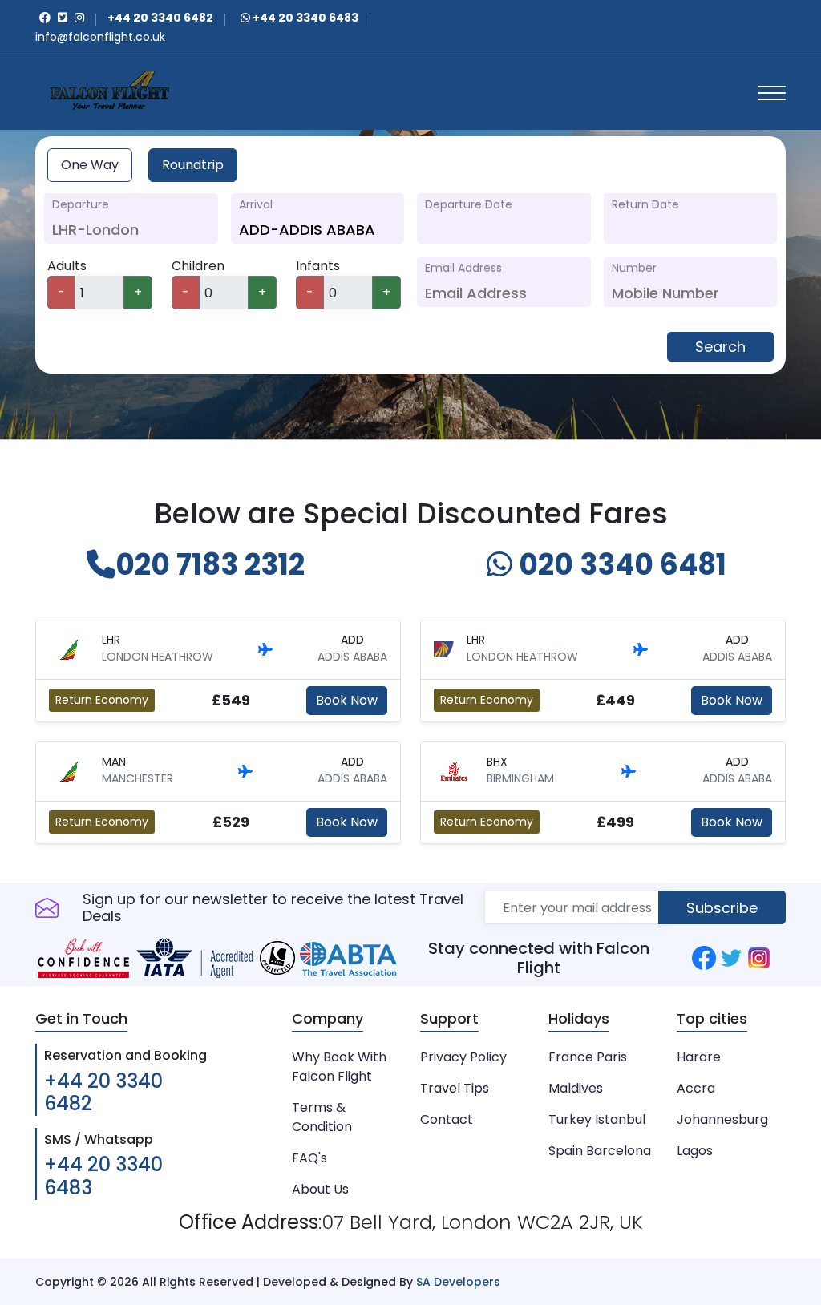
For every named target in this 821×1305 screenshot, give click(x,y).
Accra (696, 1088)
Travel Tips (454, 1088)
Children (198, 266)
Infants (318, 266)
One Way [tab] (90, 165)
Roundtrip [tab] (193, 165)
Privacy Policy (463, 1057)
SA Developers (458, 1282)
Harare (699, 1057)
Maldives (575, 1088)
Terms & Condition (322, 1117)
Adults (67, 266)
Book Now (347, 700)
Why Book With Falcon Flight (339, 1066)
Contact (446, 1119)
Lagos (695, 1150)
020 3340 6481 (619, 564)
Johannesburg (722, 1119)
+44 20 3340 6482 (103, 1092)
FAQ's (309, 1158)
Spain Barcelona (599, 1150)
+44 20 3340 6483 (304, 18)
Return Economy (101, 700)
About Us (320, 1189)
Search (720, 347)
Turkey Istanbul (596, 1119)
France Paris (587, 1057)
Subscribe (722, 908)
